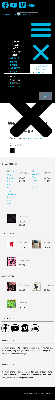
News (15, 44)
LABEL (15, 48)
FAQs (12, 76)
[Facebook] (5, 5)
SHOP (15, 55)
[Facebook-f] (5, 328)
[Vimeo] (22, 5)
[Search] (12, 150)
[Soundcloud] (31, 5)
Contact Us (15, 80)
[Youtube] (13, 5)
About (16, 41)
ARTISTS (17, 51)
